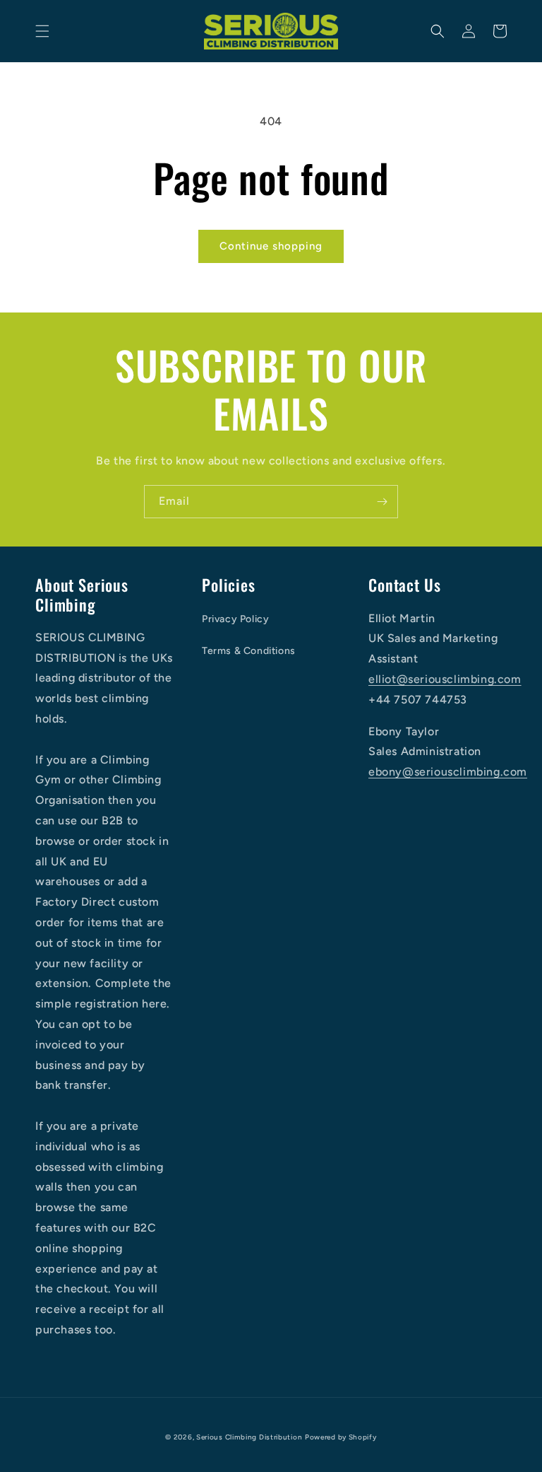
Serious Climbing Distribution (249, 1437)
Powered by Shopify (341, 1437)
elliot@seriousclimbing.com (445, 679)
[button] (42, 31)
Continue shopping (271, 246)
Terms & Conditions (249, 651)
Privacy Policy (235, 619)
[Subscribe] (381, 501)
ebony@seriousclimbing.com (447, 771)
